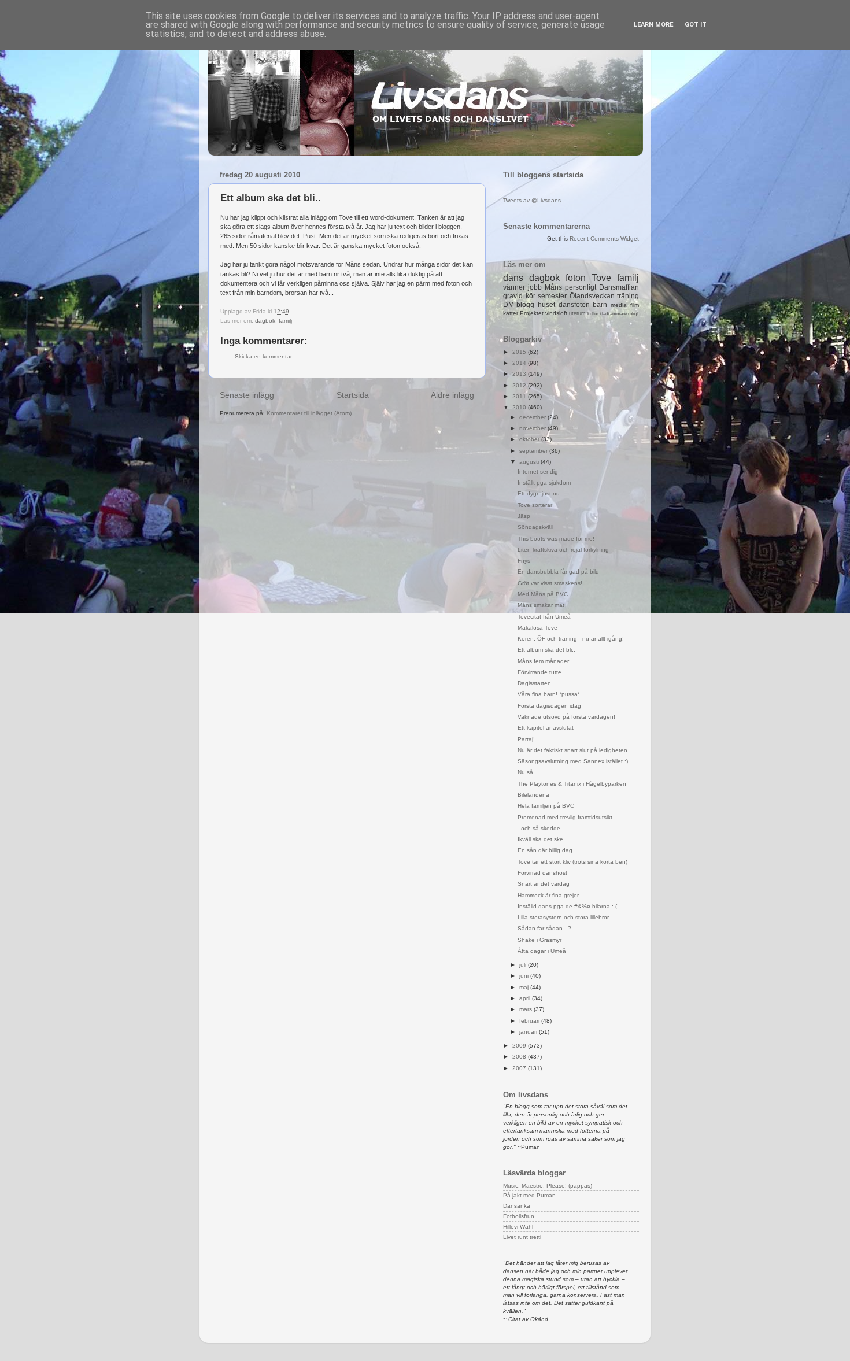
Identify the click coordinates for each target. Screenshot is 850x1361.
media (619, 305)
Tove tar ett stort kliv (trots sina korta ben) (572, 862)
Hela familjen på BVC (546, 805)
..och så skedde (539, 828)
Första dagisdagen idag (549, 705)
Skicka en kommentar (263, 356)
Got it (696, 24)
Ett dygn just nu (539, 493)
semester (552, 296)
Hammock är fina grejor (548, 895)
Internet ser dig (538, 471)
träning (628, 296)
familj (285, 320)
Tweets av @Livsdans (532, 200)
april (525, 998)
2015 (520, 352)
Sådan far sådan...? (544, 928)
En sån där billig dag (545, 850)
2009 (520, 1045)
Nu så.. (527, 772)
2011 (520, 396)
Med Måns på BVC (543, 594)
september (534, 450)
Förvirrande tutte (539, 672)
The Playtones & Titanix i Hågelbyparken (572, 784)
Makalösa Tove (537, 627)
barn (600, 305)
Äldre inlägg (452, 395)
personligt (580, 287)
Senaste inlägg (247, 395)
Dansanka (516, 1206)
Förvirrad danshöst (542, 873)
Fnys (524, 560)
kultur (592, 313)
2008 (520, 1056)
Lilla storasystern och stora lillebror (563, 917)
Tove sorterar (535, 505)
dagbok (265, 320)
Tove (601, 278)
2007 (520, 1068)
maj (524, 987)
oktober (530, 439)
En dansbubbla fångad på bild (558, 571)
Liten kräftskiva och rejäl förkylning (563, 549)
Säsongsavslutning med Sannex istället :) (573, 761)
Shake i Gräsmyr (539, 940)
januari (529, 1032)
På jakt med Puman (529, 1195)
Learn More (653, 24)
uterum (577, 313)
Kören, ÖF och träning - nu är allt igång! (571, 638)
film (634, 305)
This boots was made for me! (556, 538)
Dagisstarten (534, 683)
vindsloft (556, 313)
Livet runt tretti (522, 1237)
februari (530, 1021)
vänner (514, 287)
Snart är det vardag (544, 884)
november (533, 428)
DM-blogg (518, 305)
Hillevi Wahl (518, 1226)
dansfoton (574, 305)
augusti (530, 461)
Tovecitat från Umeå (544, 616)
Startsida (353, 395)
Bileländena (533, 795)
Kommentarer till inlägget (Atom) (309, 413)
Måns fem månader (543, 661)
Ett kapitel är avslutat (546, 727)
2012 (520, 385)
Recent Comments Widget (604, 238)
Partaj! (526, 739)
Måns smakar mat (541, 605)
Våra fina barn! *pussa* (549, 694)
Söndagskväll (535, 527)
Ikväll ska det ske (540, 839)
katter (510, 313)
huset (546, 305)
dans (513, 278)
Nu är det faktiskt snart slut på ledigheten (572, 750)
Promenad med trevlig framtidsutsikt (565, 817)
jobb (535, 287)
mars (526, 1009)
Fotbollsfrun (518, 1216)
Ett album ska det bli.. (546, 649)
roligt (633, 313)
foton (576, 278)
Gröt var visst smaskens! (550, 583)
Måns (553, 287)
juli (523, 964)
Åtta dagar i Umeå (542, 951)
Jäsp (524, 516)
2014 (520, 363)
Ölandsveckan (592, 296)
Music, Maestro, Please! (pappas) (547, 1185)
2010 (520, 407)
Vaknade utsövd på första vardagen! (566, 716)
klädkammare (613, 313)
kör (530, 296)
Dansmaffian (619, 287)
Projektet (532, 313)
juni (524, 975)
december (533, 417)
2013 (520, 374)
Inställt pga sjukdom (544, 482)
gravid (513, 296)
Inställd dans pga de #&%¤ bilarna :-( (567, 906)
